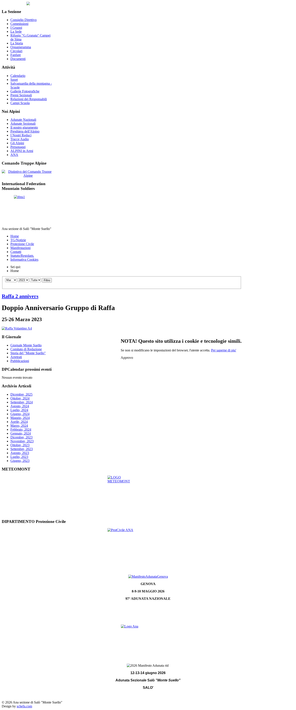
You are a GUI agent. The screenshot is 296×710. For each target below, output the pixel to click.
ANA (14, 155)
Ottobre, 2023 (19, 445)
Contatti (15, 252)
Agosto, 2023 (19, 453)
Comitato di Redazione (26, 349)
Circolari (16, 51)
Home (14, 236)
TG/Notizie (18, 240)
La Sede (16, 31)
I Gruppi (16, 27)
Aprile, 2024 (19, 422)
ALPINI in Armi (21, 151)
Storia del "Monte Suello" (28, 353)
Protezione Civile (22, 244)
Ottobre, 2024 (19, 398)
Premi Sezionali (21, 95)
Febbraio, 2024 (20, 429)
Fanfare (15, 55)
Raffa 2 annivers (20, 296)
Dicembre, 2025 (21, 394)
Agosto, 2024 (19, 406)
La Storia (16, 43)
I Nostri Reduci (20, 135)
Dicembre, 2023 (21, 437)
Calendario (17, 76)
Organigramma (20, 47)
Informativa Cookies (24, 259)
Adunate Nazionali (23, 119)
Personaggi (18, 147)
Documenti (18, 59)
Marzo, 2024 (19, 425)
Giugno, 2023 (19, 461)
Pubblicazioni (19, 361)
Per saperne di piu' (223, 350)
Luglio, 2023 (19, 457)
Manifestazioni (20, 248)
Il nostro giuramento (24, 127)
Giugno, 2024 (19, 414)
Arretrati (16, 357)
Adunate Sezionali (23, 123)
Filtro (47, 280)
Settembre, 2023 (21, 449)
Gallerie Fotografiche (24, 91)
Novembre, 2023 (22, 441)
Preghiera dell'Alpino (24, 131)
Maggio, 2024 (20, 418)
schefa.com (24, 706)
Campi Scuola (20, 103)
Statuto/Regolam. (22, 255)
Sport (14, 79)
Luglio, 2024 (19, 410)
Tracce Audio (19, 139)
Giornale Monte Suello (26, 345)
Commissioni (19, 24)
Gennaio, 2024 (20, 433)
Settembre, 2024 (21, 402)
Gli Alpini (17, 143)
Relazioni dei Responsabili (28, 99)
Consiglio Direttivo (23, 20)
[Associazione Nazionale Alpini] (148, 639)
